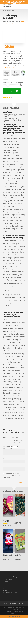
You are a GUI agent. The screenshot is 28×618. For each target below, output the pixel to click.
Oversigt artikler (17, 577)
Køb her (12, 91)
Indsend (20, 482)
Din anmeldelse (7, 448)
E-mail (5, 466)
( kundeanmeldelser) (18, 98)
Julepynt (6, 23)
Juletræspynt (11, 23)
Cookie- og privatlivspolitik (10, 603)
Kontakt (6, 581)
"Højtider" (22, 21)
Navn (4, 458)
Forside (6, 577)
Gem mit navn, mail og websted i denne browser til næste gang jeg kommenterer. (12, 475)
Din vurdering (6, 446)
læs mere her (9, 67)
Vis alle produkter (8, 579)
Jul (3, 23)
